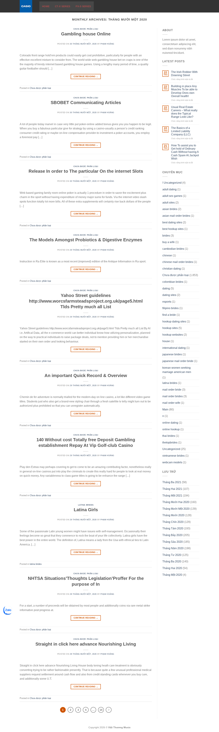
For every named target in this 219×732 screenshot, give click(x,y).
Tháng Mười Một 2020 (176, 508)
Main (165, 409)
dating (166, 288)
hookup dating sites (174, 321)
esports (166, 301)
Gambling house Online (86, 33)
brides (166, 235)
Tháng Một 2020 (172, 574)
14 (101, 709)
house (166, 341)
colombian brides (172, 281)
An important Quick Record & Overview (85, 375)
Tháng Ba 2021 (171, 482)
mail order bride (171, 389)
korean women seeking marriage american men (176, 370)
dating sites (169, 295)
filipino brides (170, 308)
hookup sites (170, 328)
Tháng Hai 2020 (172, 568)
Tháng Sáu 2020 (172, 541)
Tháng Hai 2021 (172, 488)
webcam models (172, 462)
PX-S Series (83, 6)
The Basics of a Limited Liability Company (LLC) (180, 131)
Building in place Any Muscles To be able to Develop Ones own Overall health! (184, 91)
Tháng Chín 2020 (173, 521)
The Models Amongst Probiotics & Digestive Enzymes (85, 239)
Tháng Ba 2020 (171, 561)
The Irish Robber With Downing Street (184, 74)
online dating (170, 422)
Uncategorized (171, 449)
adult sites (168, 202)
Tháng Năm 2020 (173, 548)
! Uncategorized (172, 182)
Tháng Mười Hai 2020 (175, 502)
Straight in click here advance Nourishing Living (85, 644)
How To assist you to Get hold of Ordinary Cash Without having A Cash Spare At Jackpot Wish (185, 152)
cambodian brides (173, 248)
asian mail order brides (176, 215)
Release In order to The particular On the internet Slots (86, 171)
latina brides (86, 505)
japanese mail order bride (177, 361)
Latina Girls (86, 509)
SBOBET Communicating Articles (86, 102)
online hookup (171, 429)
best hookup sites (173, 228)
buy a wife (168, 242)
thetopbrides (169, 442)
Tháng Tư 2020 (171, 554)
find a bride (169, 314)
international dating (174, 347)
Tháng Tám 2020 (172, 528)
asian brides (169, 209)
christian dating (171, 268)
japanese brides (172, 354)
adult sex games (172, 195)
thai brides (168, 435)
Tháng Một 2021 (172, 495)
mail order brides (172, 396)
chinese (167, 255)
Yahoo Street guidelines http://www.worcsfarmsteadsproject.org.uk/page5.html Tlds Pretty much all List (86, 301)
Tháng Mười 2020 (173, 515)
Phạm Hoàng (107, 44)
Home (45, 6)
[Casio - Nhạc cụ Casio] (27, 6)
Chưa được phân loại (85, 29)
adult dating (169, 189)
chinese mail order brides (177, 261)
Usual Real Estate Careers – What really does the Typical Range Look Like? (184, 112)
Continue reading (86, 76)
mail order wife (171, 402)
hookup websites (172, 334)
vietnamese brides (173, 455)
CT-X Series (62, 6)
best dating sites (172, 222)
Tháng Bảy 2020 (172, 535)
